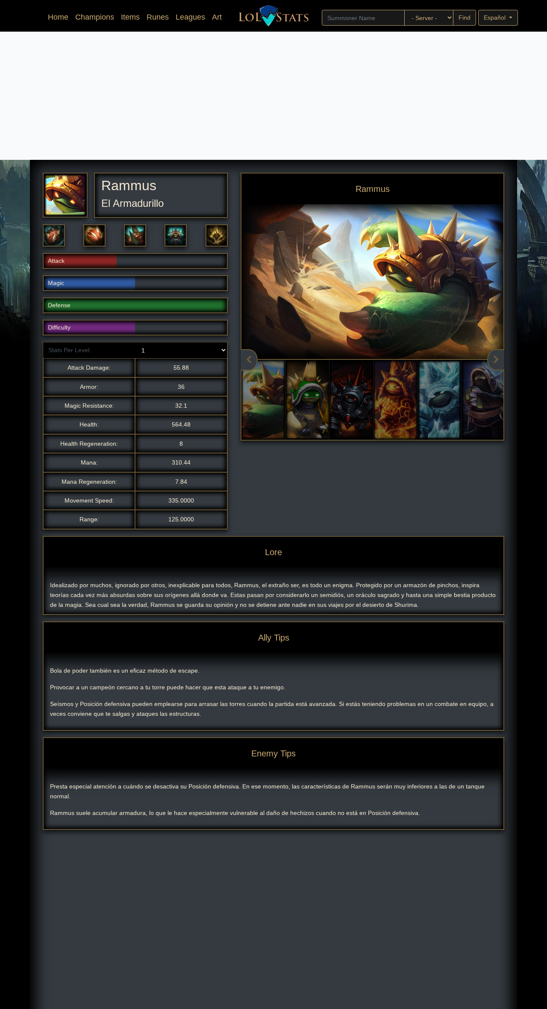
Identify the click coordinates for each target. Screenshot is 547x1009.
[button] (54, 235)
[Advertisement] (273, 96)
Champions (94, 17)
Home (60, 16)
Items (130, 17)
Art (217, 17)
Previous (249, 360)
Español (495, 17)
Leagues (190, 17)
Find (465, 17)
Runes (158, 17)
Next (495, 360)
